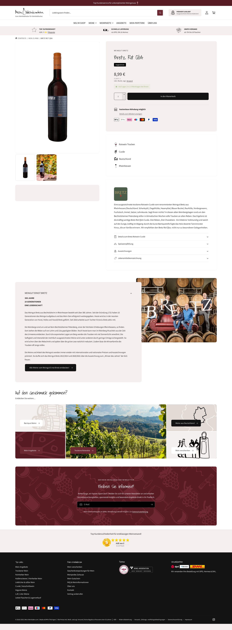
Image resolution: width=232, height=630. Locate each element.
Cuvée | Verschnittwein (24, 586)
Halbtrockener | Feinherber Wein (28, 578)
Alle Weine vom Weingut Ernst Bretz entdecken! (49, 367)
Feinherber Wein (22, 574)
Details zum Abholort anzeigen (130, 114)
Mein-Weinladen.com (31, 619)
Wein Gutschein (73, 578)
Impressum (188, 619)
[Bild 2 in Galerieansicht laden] (46, 167)
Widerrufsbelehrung (125, 619)
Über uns (71, 586)
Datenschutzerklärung (140, 511)
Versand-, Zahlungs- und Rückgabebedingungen (149, 619)
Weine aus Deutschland (185, 423)
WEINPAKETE (105, 23)
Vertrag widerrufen (75, 594)
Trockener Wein (21, 570)
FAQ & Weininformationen (78, 582)
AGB (115, 619)
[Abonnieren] (152, 504)
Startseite (22, 38)
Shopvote (51, 32)
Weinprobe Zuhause (75, 574)
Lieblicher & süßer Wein (25, 582)
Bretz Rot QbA (46, 38)
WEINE (91, 23)
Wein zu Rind (33, 38)
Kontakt (70, 590)
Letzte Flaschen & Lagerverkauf (28, 597)
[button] (213, 12)
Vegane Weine (21, 590)
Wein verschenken (182, 450)
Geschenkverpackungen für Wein (80, 570)
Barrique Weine (30, 423)
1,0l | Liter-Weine (22, 594)
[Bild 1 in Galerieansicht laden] (25, 167)
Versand (130, 81)
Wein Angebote (30, 450)
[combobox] (107, 12)
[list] (116, 31)
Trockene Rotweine (82, 450)
